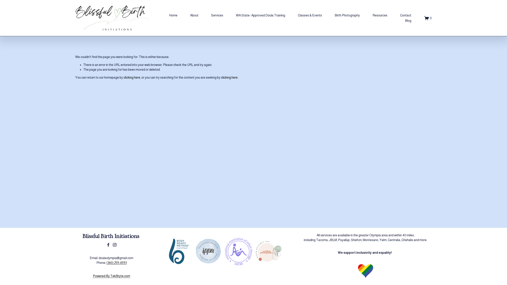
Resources (380, 15)
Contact (405, 15)
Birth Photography (347, 15)
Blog (408, 20)
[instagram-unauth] (115, 245)
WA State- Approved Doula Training (260, 15)
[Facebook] (108, 245)
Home (173, 15)
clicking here (132, 77)
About (194, 15)
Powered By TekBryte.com (111, 276)
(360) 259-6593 (117, 262)
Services (217, 15)
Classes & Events (310, 15)
